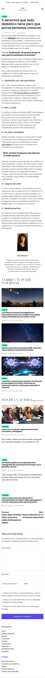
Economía (5, 426)
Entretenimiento (8, 649)
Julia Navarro (21, 33)
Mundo (4, 636)
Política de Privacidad (10, 671)
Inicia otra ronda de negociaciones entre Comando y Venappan (20, 430)
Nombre (5, 574)
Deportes (5, 646)
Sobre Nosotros (8, 661)
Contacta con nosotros (10, 664)
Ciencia (4, 16)
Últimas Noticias (8, 633)
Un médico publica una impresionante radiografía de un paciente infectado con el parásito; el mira (21, 464)
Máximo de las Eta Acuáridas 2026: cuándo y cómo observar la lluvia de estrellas (21, 349)
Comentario (7, 548)
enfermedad (6, 144)
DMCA (4, 666)
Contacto (5, 651)
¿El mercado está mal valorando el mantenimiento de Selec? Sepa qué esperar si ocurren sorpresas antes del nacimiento (22, 500)
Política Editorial (8, 669)
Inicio (4, 631)
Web (26, 584)
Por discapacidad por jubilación (26, 93)
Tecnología (6, 644)
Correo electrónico (10, 584)
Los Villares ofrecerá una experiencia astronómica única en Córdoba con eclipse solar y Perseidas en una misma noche (21, 314)
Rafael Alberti (19, 320)
